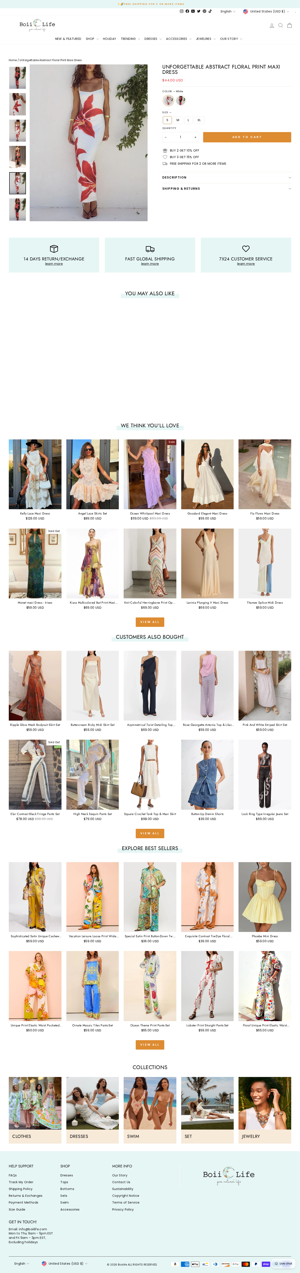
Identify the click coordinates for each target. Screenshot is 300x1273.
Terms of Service (126, 1202)
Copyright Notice (125, 1195)
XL (199, 120)
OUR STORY (229, 39)
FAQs (13, 1175)
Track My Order (21, 1182)
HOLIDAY (109, 39)
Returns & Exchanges (26, 1195)
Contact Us (121, 1182)
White (168, 100)
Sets (63, 1195)
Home (13, 60)
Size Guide (17, 1209)
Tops (64, 1182)
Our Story (119, 1175)
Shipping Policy (21, 1189)
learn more (54, 264)
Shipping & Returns (181, 188)
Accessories (70, 1209)
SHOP (90, 39)
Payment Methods (23, 1202)
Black (180, 100)
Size (167, 112)
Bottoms (67, 1189)
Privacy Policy (123, 1209)
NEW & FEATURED (68, 39)
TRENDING (129, 39)
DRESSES (151, 39)
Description (174, 177)
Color (172, 91)
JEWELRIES (204, 39)
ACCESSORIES (177, 39)
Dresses (66, 1175)
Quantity (169, 128)
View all (150, 622)
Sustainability (123, 1189)
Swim (64, 1202)
